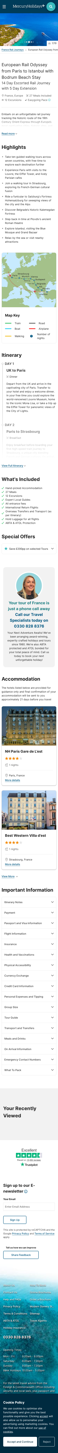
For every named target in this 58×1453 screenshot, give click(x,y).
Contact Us (10, 1292)
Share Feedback (21, 1255)
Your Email (9, 1199)
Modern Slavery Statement (42, 1306)
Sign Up (15, 1219)
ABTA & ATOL (11, 1320)
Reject (47, 1441)
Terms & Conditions (15, 1313)
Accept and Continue (20, 1441)
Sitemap (35, 1313)
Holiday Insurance (14, 1327)
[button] (29, 29)
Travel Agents (38, 1320)
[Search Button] (50, 6)
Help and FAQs (12, 1299)
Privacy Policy (20, 1233)
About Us (9, 1285)
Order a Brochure (40, 1299)
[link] (29, 745)
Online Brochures (40, 1292)
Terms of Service (44, 1233)
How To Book (38, 1285)
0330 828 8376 (29, 626)
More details (12, 780)
